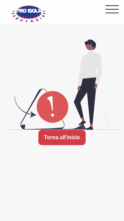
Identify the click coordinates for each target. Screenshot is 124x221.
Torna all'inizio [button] (62, 137)
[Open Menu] (112, 9)
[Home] (29, 13)
